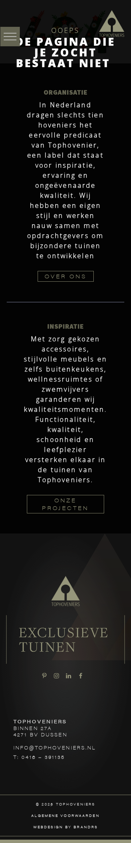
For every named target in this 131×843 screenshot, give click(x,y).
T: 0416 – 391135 (39, 756)
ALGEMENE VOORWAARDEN (65, 815)
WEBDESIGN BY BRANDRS (65, 827)
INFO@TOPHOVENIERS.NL (54, 747)
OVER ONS (66, 276)
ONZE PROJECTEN (65, 503)
